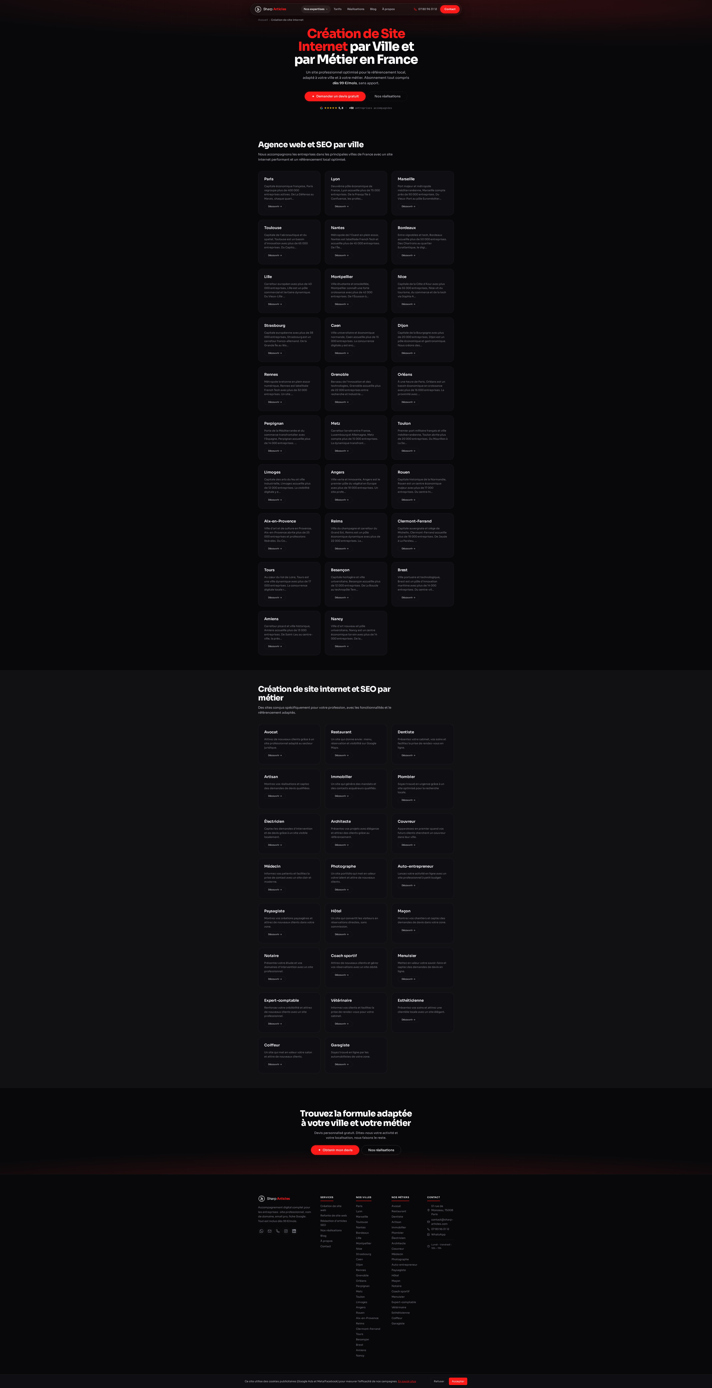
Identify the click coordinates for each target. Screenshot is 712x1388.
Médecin (397, 1254)
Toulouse (362, 1222)
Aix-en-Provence (367, 1318)
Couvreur (398, 1248)
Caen (359, 1259)
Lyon (359, 1211)
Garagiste (398, 1323)
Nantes (361, 1227)
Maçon (396, 1280)
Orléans (361, 1280)
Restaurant (399, 1211)
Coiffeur (397, 1318)
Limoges (361, 1302)
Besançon (362, 1339)
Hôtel (395, 1275)
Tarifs (338, 9)
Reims (360, 1323)
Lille (358, 1238)
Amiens (361, 1350)
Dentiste (397, 1216)
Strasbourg (363, 1254)
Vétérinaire (399, 1307)
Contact (450, 9)
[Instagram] (286, 1231)
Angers (361, 1307)
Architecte (399, 1243)
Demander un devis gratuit (337, 96)
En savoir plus (407, 1381)
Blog (373, 9)
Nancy (360, 1355)
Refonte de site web (333, 1215)
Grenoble (362, 1275)
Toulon (360, 1296)
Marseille (362, 1216)
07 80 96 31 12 (427, 9)
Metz (359, 1291)
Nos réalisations (387, 96)
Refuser (439, 1381)
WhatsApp (438, 1234)
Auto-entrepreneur (404, 1264)
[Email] (269, 1231)
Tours (359, 1334)
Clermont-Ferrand (368, 1329)
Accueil (263, 20)
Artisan (396, 1222)
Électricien (399, 1238)
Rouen (360, 1312)
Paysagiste (399, 1270)
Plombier (398, 1232)
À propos (388, 9)
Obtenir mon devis (337, 1150)
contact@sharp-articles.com (442, 1221)
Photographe (400, 1259)
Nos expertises (314, 9)
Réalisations (355, 9)
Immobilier (399, 1227)
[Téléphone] (277, 1231)
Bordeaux (362, 1232)
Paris (359, 1206)
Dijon (359, 1264)
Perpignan (363, 1286)
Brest (359, 1344)
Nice (359, 1248)
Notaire (397, 1286)
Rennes (361, 1270)
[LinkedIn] (294, 1231)
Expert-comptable (404, 1302)
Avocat (396, 1206)
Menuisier (398, 1296)
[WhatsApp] (261, 1231)
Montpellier (363, 1243)
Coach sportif (400, 1291)
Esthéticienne (401, 1312)
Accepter (458, 1381)
